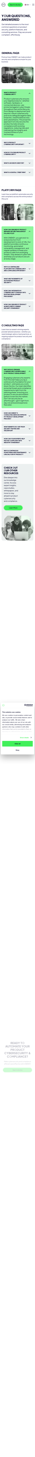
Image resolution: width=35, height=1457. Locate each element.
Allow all (17, 744)
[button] (19, 4)
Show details (24, 737)
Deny (17, 750)
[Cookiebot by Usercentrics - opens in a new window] (25, 705)
